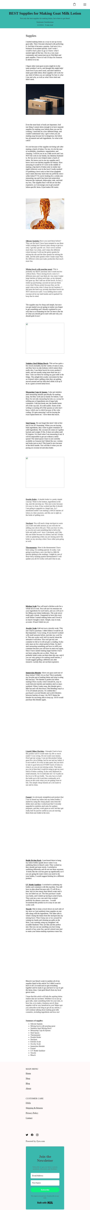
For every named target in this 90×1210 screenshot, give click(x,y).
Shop (28, 1078)
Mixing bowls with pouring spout (39, 269)
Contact (29, 1118)
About (28, 1088)
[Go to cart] (74, 4)
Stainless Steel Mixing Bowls (37, 363)
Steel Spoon (30, 423)
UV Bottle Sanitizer (33, 885)
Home (28, 1073)
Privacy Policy (32, 1113)
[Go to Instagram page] (37, 1135)
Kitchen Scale (31, 606)
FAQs (28, 1103)
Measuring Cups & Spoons (36, 392)
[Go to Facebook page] (32, 1135)
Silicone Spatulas (32, 241)
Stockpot (29, 523)
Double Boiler (31, 499)
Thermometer (31, 548)
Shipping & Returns (34, 1108)
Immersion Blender (33, 673)
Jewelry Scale (31, 628)
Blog (28, 1083)
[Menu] (84, 5)
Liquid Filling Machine (35, 751)
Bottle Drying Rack (33, 860)
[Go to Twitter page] (27, 1135)
